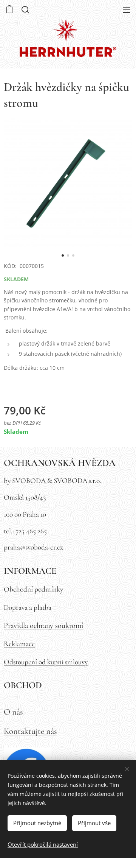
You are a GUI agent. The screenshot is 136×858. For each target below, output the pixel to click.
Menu (126, 9)
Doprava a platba (27, 607)
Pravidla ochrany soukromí (43, 625)
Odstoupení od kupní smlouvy (46, 661)
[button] (24, 9)
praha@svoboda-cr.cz (33, 547)
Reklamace (19, 643)
